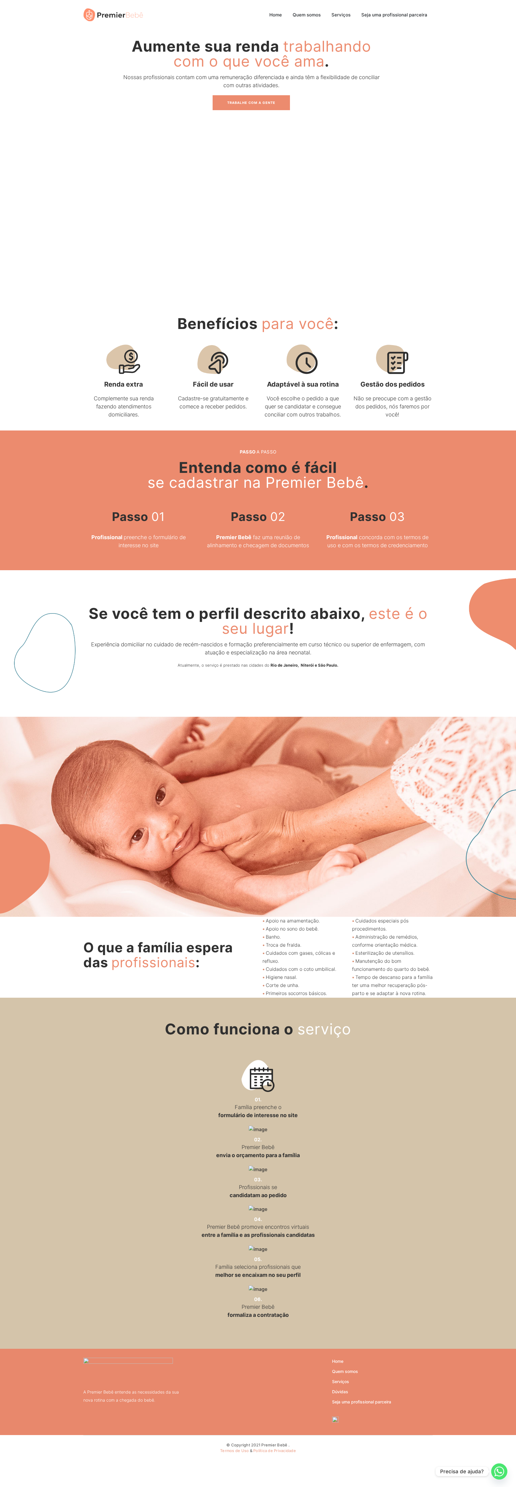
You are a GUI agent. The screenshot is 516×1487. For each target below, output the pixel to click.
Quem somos (345, 1371)
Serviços (340, 1381)
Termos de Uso (234, 1450)
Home (337, 1361)
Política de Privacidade (274, 1450)
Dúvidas (340, 1391)
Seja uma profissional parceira (361, 1401)
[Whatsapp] (499, 1471)
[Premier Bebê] (113, 14)
